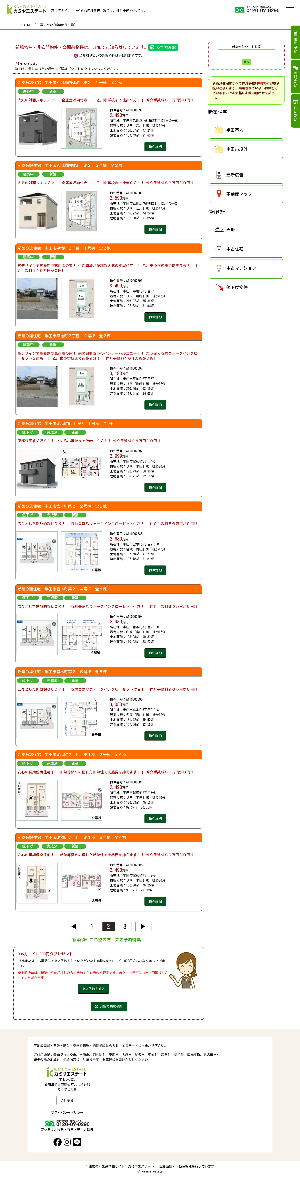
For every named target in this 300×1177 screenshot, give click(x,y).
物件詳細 (155, 146)
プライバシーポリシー (67, 1112)
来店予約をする (93, 989)
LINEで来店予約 (110, 1006)
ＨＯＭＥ (26, 25)
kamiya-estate (152, 1171)
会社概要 (67, 1100)
